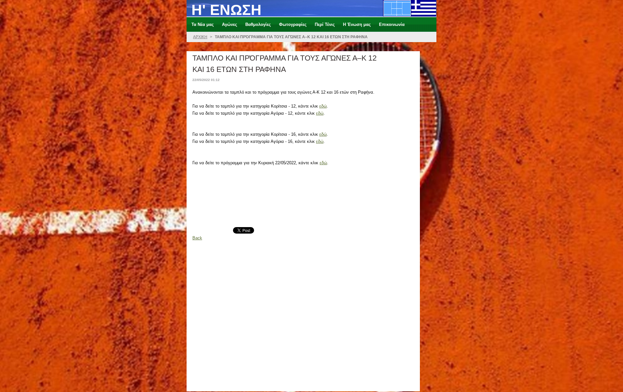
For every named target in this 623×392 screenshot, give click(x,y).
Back (197, 238)
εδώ (323, 106)
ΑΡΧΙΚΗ (200, 37)
